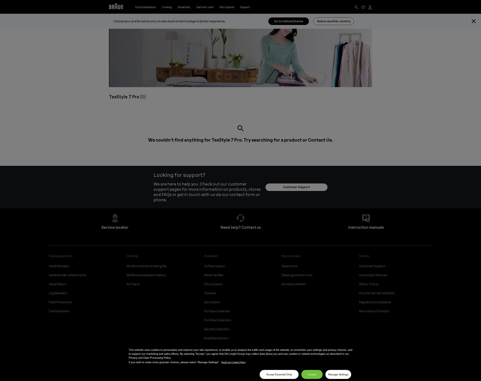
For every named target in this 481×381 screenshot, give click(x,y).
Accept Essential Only (279, 374)
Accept (312, 374)
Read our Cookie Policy (233, 362)
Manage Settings (338, 374)
